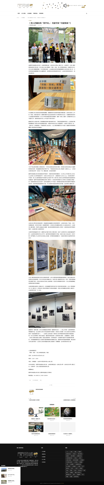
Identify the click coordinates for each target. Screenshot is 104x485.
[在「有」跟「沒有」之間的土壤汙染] (4, 476)
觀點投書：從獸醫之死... (36, 418)
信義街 (75, 451)
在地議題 (29, 13)
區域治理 (74, 453)
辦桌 (83, 474)
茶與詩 (74, 474)
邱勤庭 (67, 476)
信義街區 (79, 451)
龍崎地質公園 (76, 476)
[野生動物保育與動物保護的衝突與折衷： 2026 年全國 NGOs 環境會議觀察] (68, 412)
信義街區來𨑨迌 (68, 453)
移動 (40, 380)
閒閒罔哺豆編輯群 (33, 25)
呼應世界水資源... (11, 468)
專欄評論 (35, 13)
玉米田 (67, 470)
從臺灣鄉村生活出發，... (52, 418)
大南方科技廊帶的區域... (36, 433)
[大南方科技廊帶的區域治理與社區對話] (36, 427)
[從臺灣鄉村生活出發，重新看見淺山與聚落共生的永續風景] (52, 412)
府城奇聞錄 (71, 464)
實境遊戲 (81, 462)
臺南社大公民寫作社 (78, 472)
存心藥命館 (75, 462)
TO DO (67, 451)
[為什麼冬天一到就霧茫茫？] (68, 427)
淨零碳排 (81, 468)
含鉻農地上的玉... (11, 480)
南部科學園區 (73, 455)
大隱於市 (80, 457)
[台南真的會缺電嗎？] (52, 427)
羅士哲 (67, 472)
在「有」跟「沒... (11, 474)
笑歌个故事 (80, 470)
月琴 (83, 466)
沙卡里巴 (76, 468)
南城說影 (67, 455)
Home (18, 17)
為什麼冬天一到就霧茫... (68, 433)
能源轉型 (71, 472)
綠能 (84, 470)
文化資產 (79, 466)
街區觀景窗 (78, 474)
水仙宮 (72, 468)
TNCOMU (62, 483)
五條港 (71, 451)
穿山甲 (75, 470)
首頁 (19, 13)
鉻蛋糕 (71, 476)
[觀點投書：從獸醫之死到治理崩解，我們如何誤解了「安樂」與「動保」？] (36, 412)
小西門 (67, 464)
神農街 (71, 470)
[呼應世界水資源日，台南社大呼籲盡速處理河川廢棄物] (4, 470)
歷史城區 (67, 468)
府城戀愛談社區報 (78, 464)
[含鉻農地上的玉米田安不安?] (4, 482)
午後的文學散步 (80, 453)
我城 (30, 380)
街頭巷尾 (41, 13)
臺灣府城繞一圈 (68, 474)
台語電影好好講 (79, 455)
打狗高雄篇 (73, 466)
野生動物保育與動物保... (68, 418)
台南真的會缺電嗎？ (52, 433)
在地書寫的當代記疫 (69, 457)
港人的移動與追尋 (35, 380)
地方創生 (75, 457)
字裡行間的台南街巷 (69, 462)
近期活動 (43, 462)
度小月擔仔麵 (68, 466)
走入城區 (24, 13)
